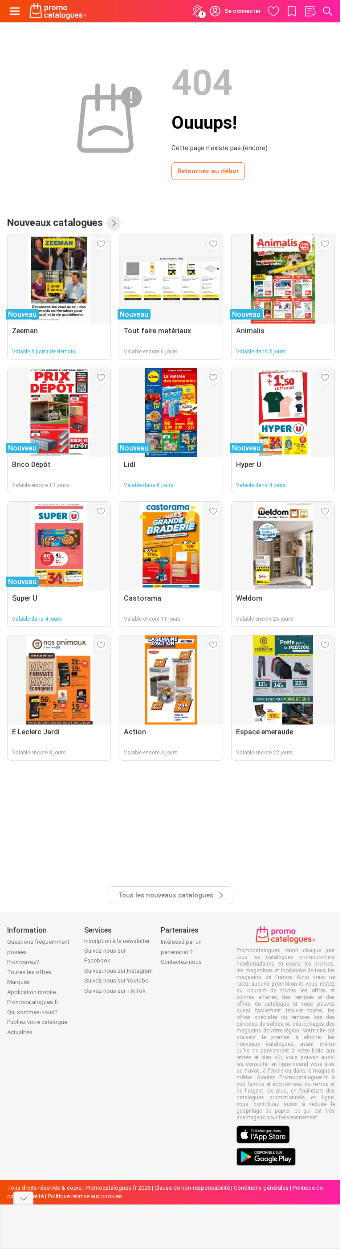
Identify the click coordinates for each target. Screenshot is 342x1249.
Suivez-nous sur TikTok (115, 990)
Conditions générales (261, 1187)
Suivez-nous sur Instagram (118, 970)
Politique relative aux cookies (85, 1196)
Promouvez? (23, 961)
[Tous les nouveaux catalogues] (113, 223)
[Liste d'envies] (310, 11)
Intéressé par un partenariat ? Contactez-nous (181, 951)
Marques (18, 982)
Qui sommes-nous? (32, 1012)
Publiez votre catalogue (37, 1022)
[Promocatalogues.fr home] (57, 11)
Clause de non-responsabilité (192, 1187)
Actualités (20, 1032)
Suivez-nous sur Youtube (116, 980)
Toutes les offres (29, 972)
